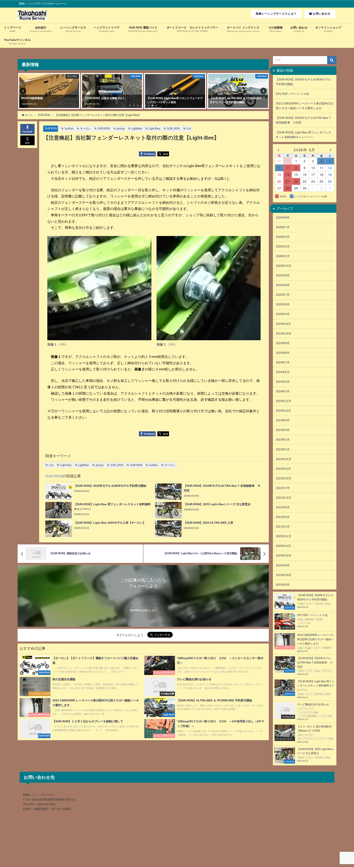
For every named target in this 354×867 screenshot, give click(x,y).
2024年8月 (283, 352)
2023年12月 (283, 401)
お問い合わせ (321, 13)
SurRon (69, 128)
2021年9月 (283, 507)
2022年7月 (283, 488)
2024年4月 (283, 381)
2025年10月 (283, 265)
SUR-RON (51, 128)
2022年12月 (283, 459)
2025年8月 (283, 285)
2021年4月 (283, 516)
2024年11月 (283, 323)
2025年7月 (283, 294)
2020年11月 (283, 545)
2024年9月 (283, 343)
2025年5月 (283, 304)
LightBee (137, 128)
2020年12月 (283, 536)
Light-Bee (154, 128)
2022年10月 (283, 478)
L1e (189, 128)
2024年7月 (283, 362)
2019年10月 (283, 575)
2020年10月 (283, 555)
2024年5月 (283, 372)
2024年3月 (283, 391)
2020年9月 (283, 565)
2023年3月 (283, 429)
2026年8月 (283, 217)
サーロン (85, 128)
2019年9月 (283, 584)
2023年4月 (283, 420)
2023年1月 (283, 449)
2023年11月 (283, 410)
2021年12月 (283, 497)
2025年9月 (283, 275)
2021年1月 (283, 526)
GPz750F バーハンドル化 (294, 93)
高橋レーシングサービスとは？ (276, 13)
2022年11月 (283, 468)
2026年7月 (283, 227)
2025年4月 (283, 314)
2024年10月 (283, 333)
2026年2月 (283, 246)
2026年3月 (283, 236)
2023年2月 (283, 439)
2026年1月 (283, 256)
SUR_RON (173, 128)
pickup (121, 128)
